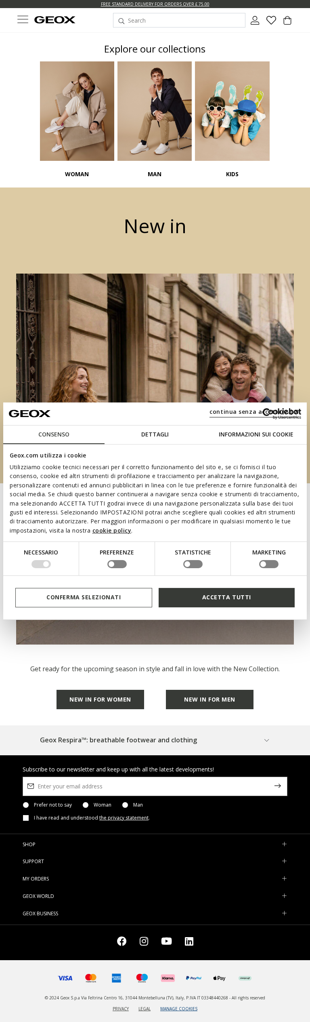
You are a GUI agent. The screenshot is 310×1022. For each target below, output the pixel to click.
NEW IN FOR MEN (209, 699)
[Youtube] (166, 942)
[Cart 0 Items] (287, 23)
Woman (102, 805)
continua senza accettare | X (254, 411)
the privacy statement (124, 817)
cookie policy (112, 530)
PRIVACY (121, 1008)
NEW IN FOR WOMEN (100, 699)
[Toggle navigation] (22, 20)
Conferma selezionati (83, 597)
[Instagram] (144, 942)
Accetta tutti (226, 597)
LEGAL (144, 1008)
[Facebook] (122, 942)
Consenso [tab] (53, 434)
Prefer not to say (53, 805)
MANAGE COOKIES (178, 1008)
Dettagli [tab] (155, 434)
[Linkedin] (189, 942)
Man (138, 805)
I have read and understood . (92, 818)
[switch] (117, 564)
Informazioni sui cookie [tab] (256, 434)
